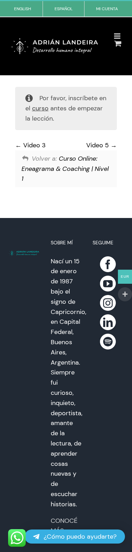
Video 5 (98, 145)
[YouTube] (108, 283)
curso (40, 108)
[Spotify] (108, 341)
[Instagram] (108, 303)
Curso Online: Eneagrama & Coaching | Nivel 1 (65, 168)
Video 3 (33, 145)
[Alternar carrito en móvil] (117, 43)
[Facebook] (108, 264)
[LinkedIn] (108, 322)
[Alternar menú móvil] (117, 36)
